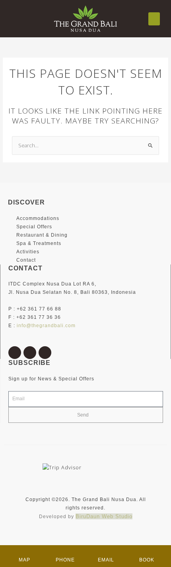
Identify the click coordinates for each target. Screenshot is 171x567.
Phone (65, 560)
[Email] (106, 553)
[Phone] (65, 553)
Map (24, 560)
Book (146, 560)
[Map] (24, 553)
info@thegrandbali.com (46, 325)
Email (106, 560)
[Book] (147, 553)
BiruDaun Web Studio (104, 516)
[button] (154, 18)
